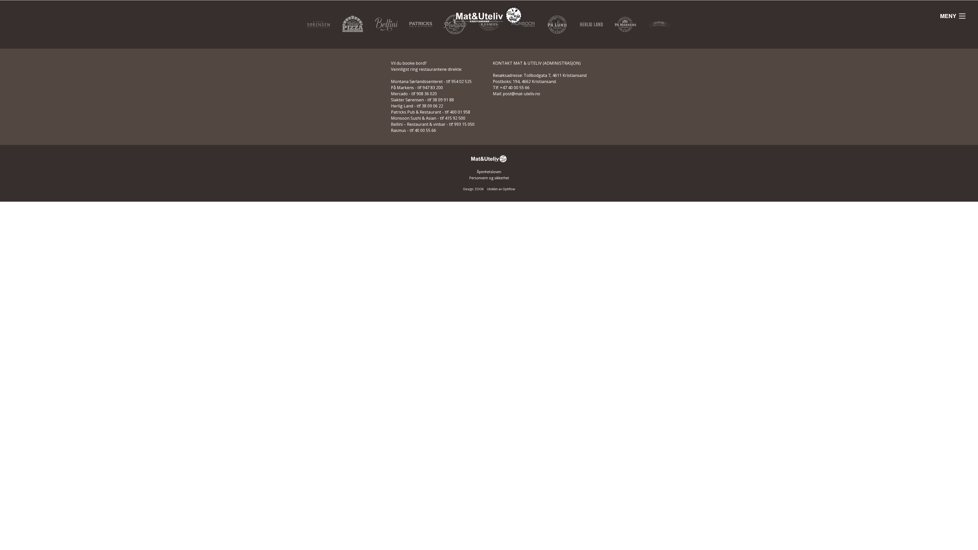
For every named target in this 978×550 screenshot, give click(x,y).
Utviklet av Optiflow (501, 189)
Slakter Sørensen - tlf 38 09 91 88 (422, 100)
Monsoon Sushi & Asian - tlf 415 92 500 (428, 118)
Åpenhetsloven (489, 171)
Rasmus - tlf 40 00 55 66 (413, 130)
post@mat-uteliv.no (521, 94)
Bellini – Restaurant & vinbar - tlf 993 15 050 (432, 124)
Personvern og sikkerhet (489, 177)
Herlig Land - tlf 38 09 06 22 (417, 106)
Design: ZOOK (473, 189)
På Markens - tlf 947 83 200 (417, 87)
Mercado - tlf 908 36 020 (414, 94)
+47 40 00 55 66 (514, 87)
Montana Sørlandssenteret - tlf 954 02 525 (431, 81)
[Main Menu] (962, 16)
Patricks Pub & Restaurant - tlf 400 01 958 (430, 112)
